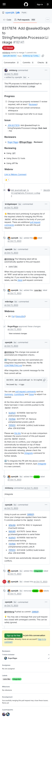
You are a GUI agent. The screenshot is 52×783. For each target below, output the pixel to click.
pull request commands (25, 391)
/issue (31, 394)
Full (13, 316)
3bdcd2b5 (20, 316)
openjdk (9, 12)
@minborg (9, 259)
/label (19, 280)
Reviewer (33, 104)
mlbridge (9, 301)
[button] (18, 77)
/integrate (28, 453)
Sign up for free (13, 635)
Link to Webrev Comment (15, 174)
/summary (8, 394)
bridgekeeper (11, 204)
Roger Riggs (13, 142)
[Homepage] (26, 4)
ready (36, 477)
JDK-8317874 (13, 125)
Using (10, 153)
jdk (18, 12)
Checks (43, 62)
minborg (6, 52)
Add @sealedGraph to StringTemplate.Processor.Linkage (25, 193)
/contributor (19, 394)
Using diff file (12, 163)
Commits (29, 62)
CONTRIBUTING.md (13, 365)
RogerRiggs (13, 326)
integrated (38, 571)
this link (17, 433)
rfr (35, 238)
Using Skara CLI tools (15, 158)
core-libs (37, 290)
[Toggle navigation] (4, 4)
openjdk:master (9, 56)
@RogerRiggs (25, 142)
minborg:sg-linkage (31, 56)
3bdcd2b (46, 190)
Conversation (12, 62)
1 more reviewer (8, 655)
